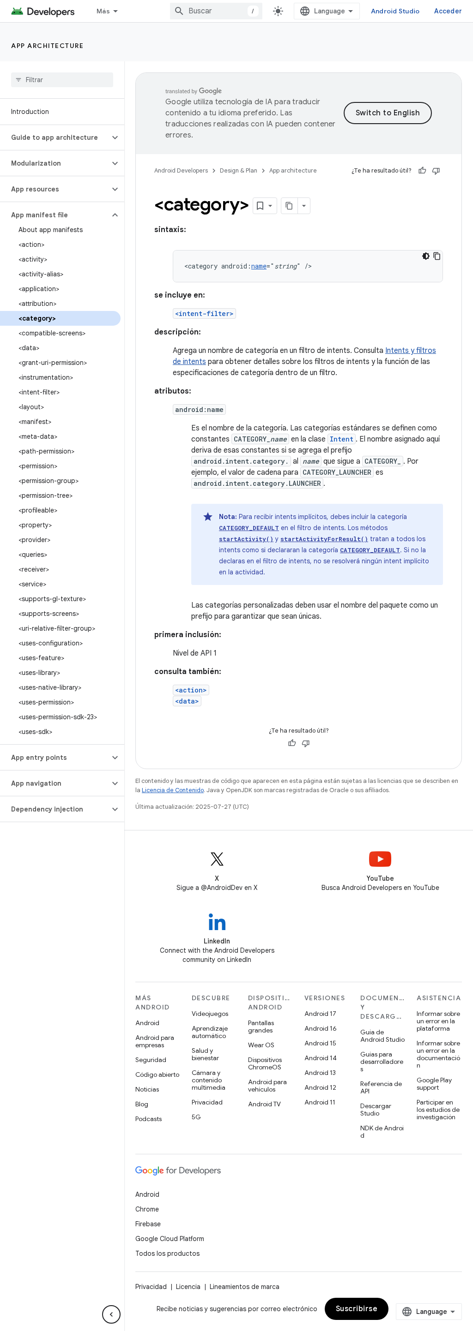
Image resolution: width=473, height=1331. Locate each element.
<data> (187, 701)
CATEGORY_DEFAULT (249, 527)
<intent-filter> (204, 313)
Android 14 (320, 1058)
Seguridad (150, 1060)
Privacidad (207, 1102)
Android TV (264, 1104)
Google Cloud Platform (169, 1239)
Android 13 (320, 1072)
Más (103, 11)
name (259, 266)
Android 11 (319, 1102)
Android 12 (320, 1087)
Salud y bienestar (205, 1054)
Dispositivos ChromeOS (265, 1063)
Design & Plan (238, 170)
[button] (54, 137)
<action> (191, 690)
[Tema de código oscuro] (425, 256)
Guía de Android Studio (382, 1036)
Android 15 (320, 1043)
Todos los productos (167, 1253)
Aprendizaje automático (210, 1032)
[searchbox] (62, 79)
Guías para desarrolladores (381, 1061)
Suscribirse (357, 1308)
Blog (141, 1104)
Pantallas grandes (261, 1026)
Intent (341, 439)
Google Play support (434, 1084)
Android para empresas (154, 1041)
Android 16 (320, 1028)
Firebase (148, 1224)
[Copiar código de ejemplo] (437, 256)
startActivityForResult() (324, 539)
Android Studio (395, 11)
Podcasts (148, 1119)
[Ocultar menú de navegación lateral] (111, 1314)
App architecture (47, 46)
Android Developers (181, 170)
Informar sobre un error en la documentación (438, 1054)
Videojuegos (210, 1013)
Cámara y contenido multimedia (208, 1080)
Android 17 (320, 1013)
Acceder (448, 11)
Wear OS (261, 1045)
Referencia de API (381, 1087)
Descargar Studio (375, 1109)
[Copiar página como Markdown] (289, 206)
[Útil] (422, 171)
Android (147, 1023)
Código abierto (157, 1074)
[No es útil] (436, 171)
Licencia (188, 1286)
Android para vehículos (267, 1085)
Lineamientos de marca (244, 1286)
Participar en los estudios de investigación (438, 1109)
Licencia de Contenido (173, 790)
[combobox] (216, 11)
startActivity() (246, 539)
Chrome (147, 1209)
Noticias (147, 1089)
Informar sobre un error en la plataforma (438, 1021)
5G (196, 1117)
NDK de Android (382, 1132)
